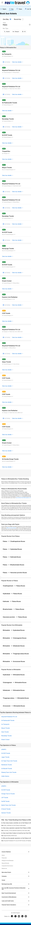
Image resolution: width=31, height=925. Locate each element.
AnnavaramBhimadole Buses (14, 706)
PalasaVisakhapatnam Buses (14, 541)
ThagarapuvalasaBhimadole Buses (16, 698)
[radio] (7, 19)
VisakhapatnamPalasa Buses (14, 586)
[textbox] (16, 25)
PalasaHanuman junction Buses (15, 572)
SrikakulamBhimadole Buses (14, 690)
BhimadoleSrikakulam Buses (14, 646)
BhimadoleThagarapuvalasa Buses (16, 653)
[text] (3, 9)
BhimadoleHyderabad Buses (14, 630)
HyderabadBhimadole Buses (14, 674)
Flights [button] (4, 9)
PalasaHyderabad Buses (12, 549)
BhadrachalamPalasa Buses (13, 609)
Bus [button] (12, 9)
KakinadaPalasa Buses (12, 601)
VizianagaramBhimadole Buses (14, 682)
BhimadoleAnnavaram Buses (14, 661)
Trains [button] (20, 9)
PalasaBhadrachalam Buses (13, 565)
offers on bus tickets (11, 527)
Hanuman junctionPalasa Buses (15, 617)
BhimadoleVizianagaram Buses (14, 638)
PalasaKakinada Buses (12, 557)
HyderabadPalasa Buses (12, 593)
